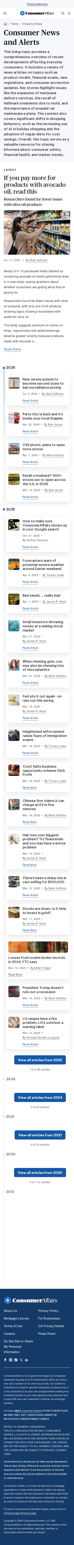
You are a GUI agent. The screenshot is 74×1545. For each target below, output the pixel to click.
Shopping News (32, 24)
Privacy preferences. (37, 4)
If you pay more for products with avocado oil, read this (35, 184)
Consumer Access (28, 1410)
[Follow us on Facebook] (5, 1359)
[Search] (63, 13)
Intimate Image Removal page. (20, 1513)
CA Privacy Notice (51, 1326)
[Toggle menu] (5, 13)
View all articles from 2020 (40, 1172)
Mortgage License (16, 1318)
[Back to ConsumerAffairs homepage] (5, 24)
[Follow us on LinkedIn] (26, 1359)
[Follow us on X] (21, 1359)
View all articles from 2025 (40, 1060)
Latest (10, 169)
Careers (9, 1333)
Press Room (47, 1333)
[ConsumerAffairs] (37, 13)
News (14, 24)
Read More (30, 787)
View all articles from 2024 (40, 1097)
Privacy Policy (48, 1310)
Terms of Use (13, 1326)
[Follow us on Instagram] (10, 1359)
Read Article (12, 349)
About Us (10, 1310)
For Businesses (49, 1318)
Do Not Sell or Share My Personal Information (18, 1346)
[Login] (69, 13)
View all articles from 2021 (40, 1135)
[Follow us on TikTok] (15, 1359)
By (37, 260)
